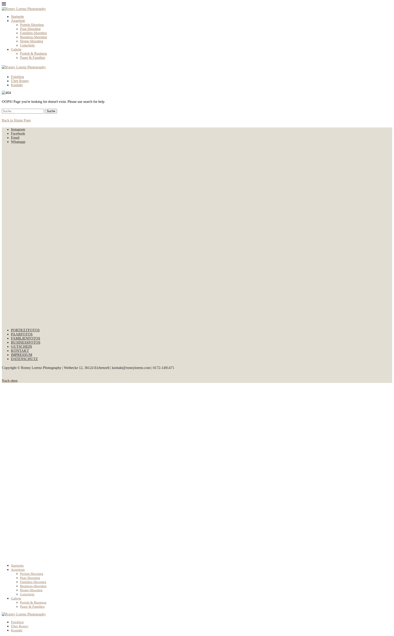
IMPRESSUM (21, 355)
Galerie (16, 49)
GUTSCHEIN (21, 346)
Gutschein (27, 45)
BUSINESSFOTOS (25, 342)
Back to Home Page (16, 120)
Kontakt (17, 85)
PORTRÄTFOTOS (25, 330)
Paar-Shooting (30, 29)
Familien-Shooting (33, 33)
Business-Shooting (33, 37)
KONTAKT (20, 351)
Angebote (18, 21)
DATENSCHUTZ (24, 359)
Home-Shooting (31, 41)
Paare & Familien (32, 58)
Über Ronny (20, 81)
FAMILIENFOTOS (25, 338)
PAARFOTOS (22, 334)
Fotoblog (17, 77)
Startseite (17, 16)
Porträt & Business (33, 53)
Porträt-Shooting (32, 25)
